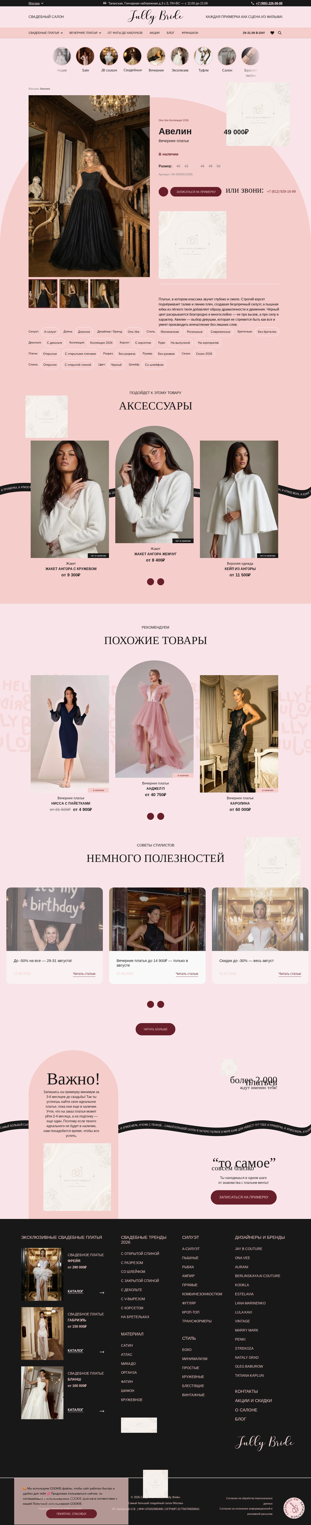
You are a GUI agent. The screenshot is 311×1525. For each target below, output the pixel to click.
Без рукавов (166, 353)
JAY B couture (248, 1249)
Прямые (190, 1285)
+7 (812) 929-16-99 (281, 191)
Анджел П (155, 788)
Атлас (126, 1354)
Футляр (189, 1303)
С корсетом (143, 342)
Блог (240, 1419)
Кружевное (132, 1400)
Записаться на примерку (196, 192)
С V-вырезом (133, 1299)
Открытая (50, 364)
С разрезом (132, 1263)
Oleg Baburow (249, 1366)
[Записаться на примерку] (294, 1508)
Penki (240, 1339)
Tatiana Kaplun (249, 1375)
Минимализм (170, 331)
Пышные (190, 1258)
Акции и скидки (253, 1400)
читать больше (156, 1029)
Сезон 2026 (204, 353)
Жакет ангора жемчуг (155, 554)
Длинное (84, 331)
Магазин (34, 88)
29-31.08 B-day (254, 32)
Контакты (246, 1391)
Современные (220, 331)
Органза (129, 1372)
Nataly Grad (247, 1357)
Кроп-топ (191, 1312)
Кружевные (193, 1377)
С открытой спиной (78, 364)
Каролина (240, 803)
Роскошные (195, 331)
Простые (190, 1368)
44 (194, 166)
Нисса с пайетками (70, 803)
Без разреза (127, 353)
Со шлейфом (154, 364)
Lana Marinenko (250, 1303)
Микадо (128, 1364)
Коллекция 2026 (179, 120)
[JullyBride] (155, 17)
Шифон (127, 1391)
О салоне (246, 1410)
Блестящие (193, 1386)
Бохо (186, 1350)
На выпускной (180, 342)
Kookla (242, 1285)
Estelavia (244, 1294)
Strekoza (244, 1348)
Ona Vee (164, 120)
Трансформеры (197, 1321)
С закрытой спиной (140, 1281)
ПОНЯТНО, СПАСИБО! (71, 1513)
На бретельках (135, 1317)
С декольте (54, 342)
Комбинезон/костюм (202, 1294)
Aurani (241, 1267)
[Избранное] (272, 32)
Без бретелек (267, 331)
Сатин (127, 1345)
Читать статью (84, 973)
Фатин (127, 1381)
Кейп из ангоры (240, 569)
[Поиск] (279, 32)
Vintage (242, 1321)
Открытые (50, 353)
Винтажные (193, 1395)
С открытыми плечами (80, 353)
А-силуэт (50, 331)
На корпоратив (208, 342)
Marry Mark (246, 1330)
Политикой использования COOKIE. (58, 1503)
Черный (116, 364)
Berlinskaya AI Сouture (257, 1276)
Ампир (188, 1276)
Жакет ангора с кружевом (70, 569)
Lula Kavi (243, 1312)
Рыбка (188, 1267)
